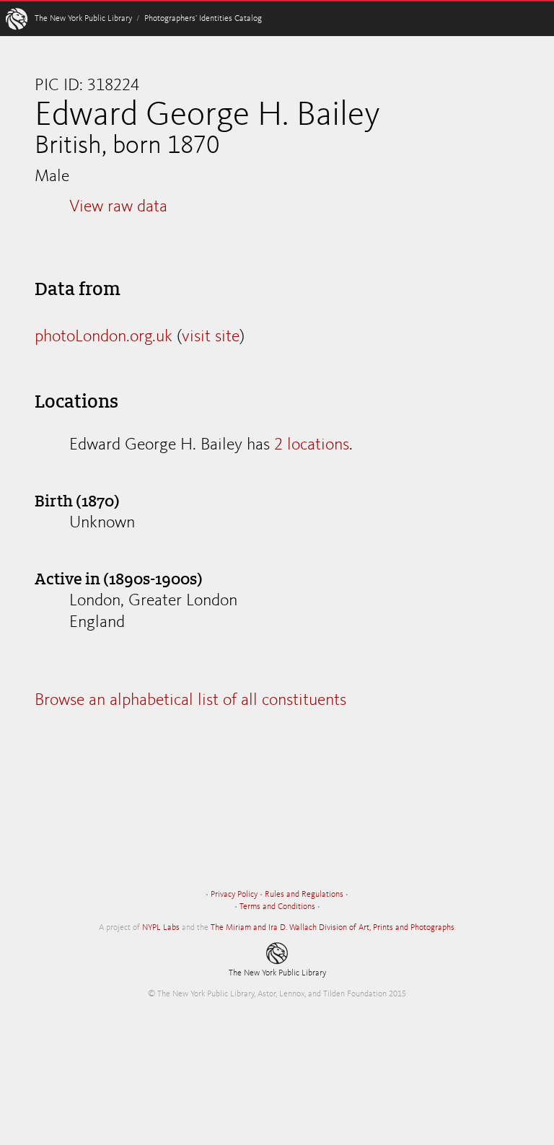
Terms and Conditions (277, 907)
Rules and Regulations (304, 894)
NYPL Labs (161, 928)
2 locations (311, 445)
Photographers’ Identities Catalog (203, 18)
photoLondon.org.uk (103, 337)
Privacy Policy (234, 894)
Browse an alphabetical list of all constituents (190, 700)
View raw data (118, 207)
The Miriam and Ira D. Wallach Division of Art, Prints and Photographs (332, 928)
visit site (210, 337)
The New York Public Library (83, 18)
